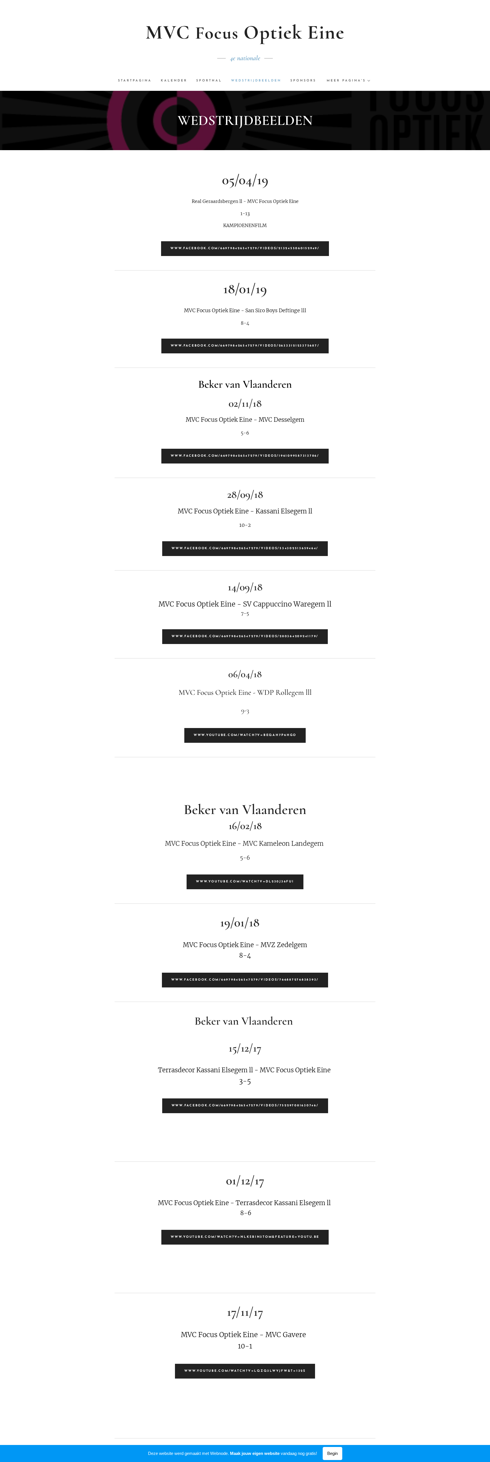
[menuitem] (137, 81)
